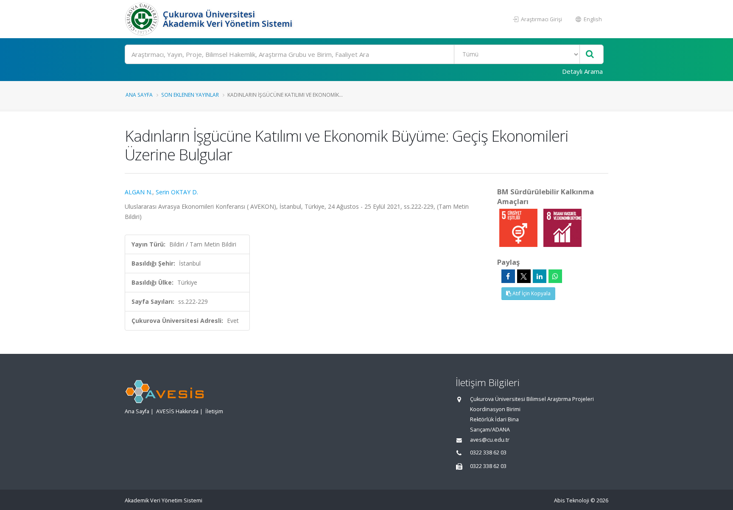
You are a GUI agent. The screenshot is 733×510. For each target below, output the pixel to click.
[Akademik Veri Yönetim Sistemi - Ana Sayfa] (143, 19)
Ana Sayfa (139, 94)
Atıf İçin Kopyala (531, 293)
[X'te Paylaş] (524, 276)
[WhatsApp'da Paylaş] (555, 276)
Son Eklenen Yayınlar (190, 94)
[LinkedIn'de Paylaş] (539, 276)
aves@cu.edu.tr (489, 439)
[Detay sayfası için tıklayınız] (519, 227)
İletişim (214, 411)
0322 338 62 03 (488, 452)
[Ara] (589, 54)
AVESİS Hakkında (177, 411)
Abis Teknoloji (571, 500)
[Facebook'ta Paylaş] (508, 276)
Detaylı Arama (582, 71)
